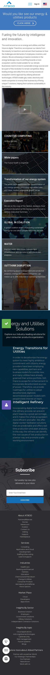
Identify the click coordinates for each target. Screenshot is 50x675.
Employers (25, 614)
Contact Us (25, 529)
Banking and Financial (25, 569)
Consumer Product (25, 582)
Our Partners (25, 659)
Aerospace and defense (25, 584)
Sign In (36, 4)
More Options (25, 586)
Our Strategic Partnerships (25, 657)
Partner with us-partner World (25, 654)
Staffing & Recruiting (25, 554)
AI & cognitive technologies (24, 634)
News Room (25, 661)
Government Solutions (25, 617)
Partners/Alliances (25, 519)
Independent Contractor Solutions (25, 621)
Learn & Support (25, 557)
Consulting (25, 547)
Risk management (24, 639)
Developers (25, 599)
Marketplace (25, 537)
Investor (25, 527)
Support (25, 534)
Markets (25, 572)
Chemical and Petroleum (25, 577)
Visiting (25, 532)
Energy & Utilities (25, 579)
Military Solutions (25, 619)
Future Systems (24, 641)
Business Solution (25, 612)
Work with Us (25, 664)
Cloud (25, 597)
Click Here (23, 23)
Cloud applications (24, 632)
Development (25, 552)
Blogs (24, 644)
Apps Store (25, 602)
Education (25, 574)
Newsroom (25, 524)
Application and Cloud (25, 549)
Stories (25, 522)
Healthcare (25, 567)
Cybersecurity (24, 637)
